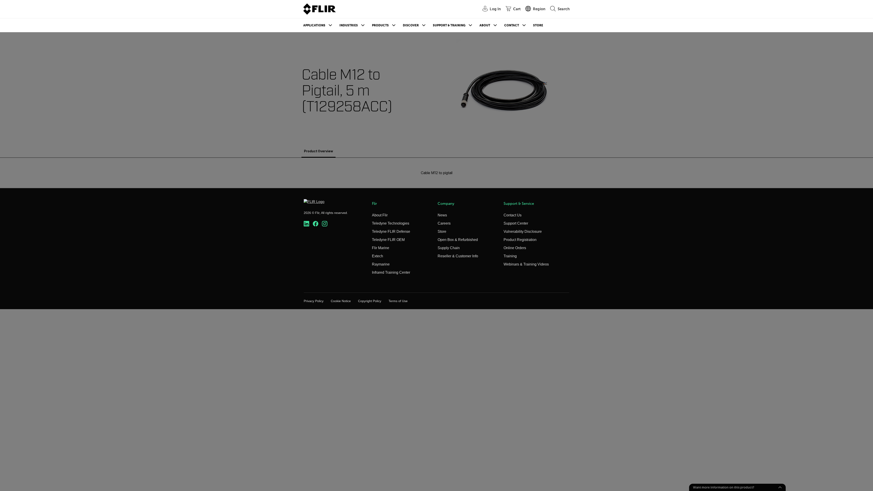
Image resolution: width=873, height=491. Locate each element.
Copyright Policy (369, 301)
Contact (511, 25)
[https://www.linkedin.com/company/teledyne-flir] (306, 224)
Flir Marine (380, 248)
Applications (314, 25)
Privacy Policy (314, 301)
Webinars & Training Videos (526, 264)
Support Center (516, 223)
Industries (348, 25)
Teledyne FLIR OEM (388, 240)
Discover (411, 25)
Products (380, 25)
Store (538, 25)
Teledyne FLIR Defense (391, 231)
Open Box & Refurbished (458, 240)
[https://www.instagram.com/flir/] (324, 224)
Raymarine (381, 264)
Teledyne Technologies (390, 223)
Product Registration (520, 240)
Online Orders (515, 248)
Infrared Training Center (391, 272)
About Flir (380, 215)
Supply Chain (449, 248)
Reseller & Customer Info (458, 256)
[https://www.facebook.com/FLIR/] (315, 224)
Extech (377, 256)
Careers (444, 223)
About (484, 25)
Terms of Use (398, 301)
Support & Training (449, 25)
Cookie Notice (341, 301)
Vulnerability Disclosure (523, 231)
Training (510, 256)
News (442, 215)
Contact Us (513, 215)
